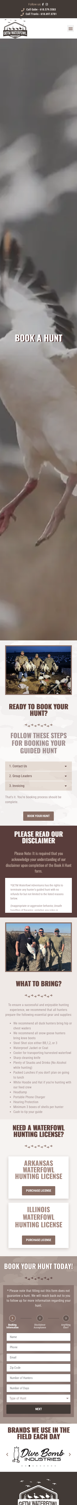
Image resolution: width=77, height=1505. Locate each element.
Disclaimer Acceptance (40, 1326)
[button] (70, 28)
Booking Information (12, 1326)
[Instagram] (47, 4)
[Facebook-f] (43, 4)
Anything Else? (66, 1326)
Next (38, 1409)
